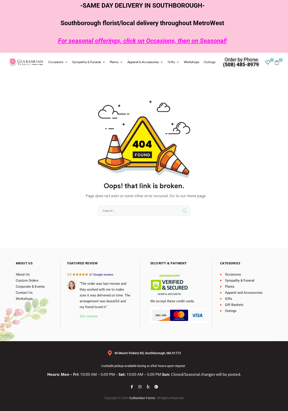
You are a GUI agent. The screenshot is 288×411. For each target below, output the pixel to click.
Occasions (55, 62)
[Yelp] (148, 387)
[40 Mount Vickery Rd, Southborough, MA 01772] (109, 353)
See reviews (89, 316)
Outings (209, 62)
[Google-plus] (156, 387)
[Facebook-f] (132, 387)
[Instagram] (140, 387)
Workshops (191, 62)
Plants (114, 62)
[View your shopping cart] (277, 62)
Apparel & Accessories (143, 62)
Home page (196, 196)
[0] (268, 62)
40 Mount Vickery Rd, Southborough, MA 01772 (147, 353)
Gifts (171, 62)
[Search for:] (144, 211)
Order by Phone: (241, 62)
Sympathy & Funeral (86, 62)
